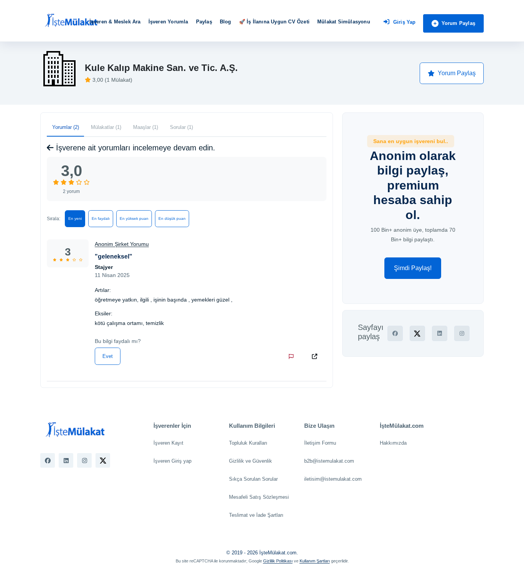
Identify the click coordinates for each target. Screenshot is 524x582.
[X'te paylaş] (417, 333)
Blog (225, 22)
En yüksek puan (134, 218)
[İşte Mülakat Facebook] (47, 460)
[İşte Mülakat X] (103, 460)
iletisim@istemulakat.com (333, 479)
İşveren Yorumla (168, 22)
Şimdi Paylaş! (413, 268)
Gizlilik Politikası (278, 561)
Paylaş (204, 22)
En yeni (75, 218)
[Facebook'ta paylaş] (395, 333)
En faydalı (101, 218)
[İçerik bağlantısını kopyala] (316, 356)
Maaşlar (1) (145, 127)
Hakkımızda (393, 443)
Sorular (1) (181, 127)
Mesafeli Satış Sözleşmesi (259, 497)
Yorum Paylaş (458, 23)
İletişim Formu (320, 443)
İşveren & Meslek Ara (115, 22)
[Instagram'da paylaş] (462, 333)
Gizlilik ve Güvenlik (250, 461)
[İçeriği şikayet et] (293, 356)
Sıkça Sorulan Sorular (253, 479)
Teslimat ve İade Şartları (256, 515)
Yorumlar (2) (65, 127)
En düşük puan (172, 218)
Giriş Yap (404, 22)
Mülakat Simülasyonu (343, 22)
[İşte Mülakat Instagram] (84, 460)
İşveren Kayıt (168, 443)
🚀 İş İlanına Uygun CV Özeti (274, 22)
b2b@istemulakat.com (329, 461)
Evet (107, 356)
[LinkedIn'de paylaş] (439, 333)
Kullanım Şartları (315, 561)
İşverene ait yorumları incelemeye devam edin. (134, 147)
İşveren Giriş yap (172, 461)
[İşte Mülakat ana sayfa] (71, 20)
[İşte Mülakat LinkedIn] (66, 460)
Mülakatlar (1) (106, 127)
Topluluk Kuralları (248, 443)
